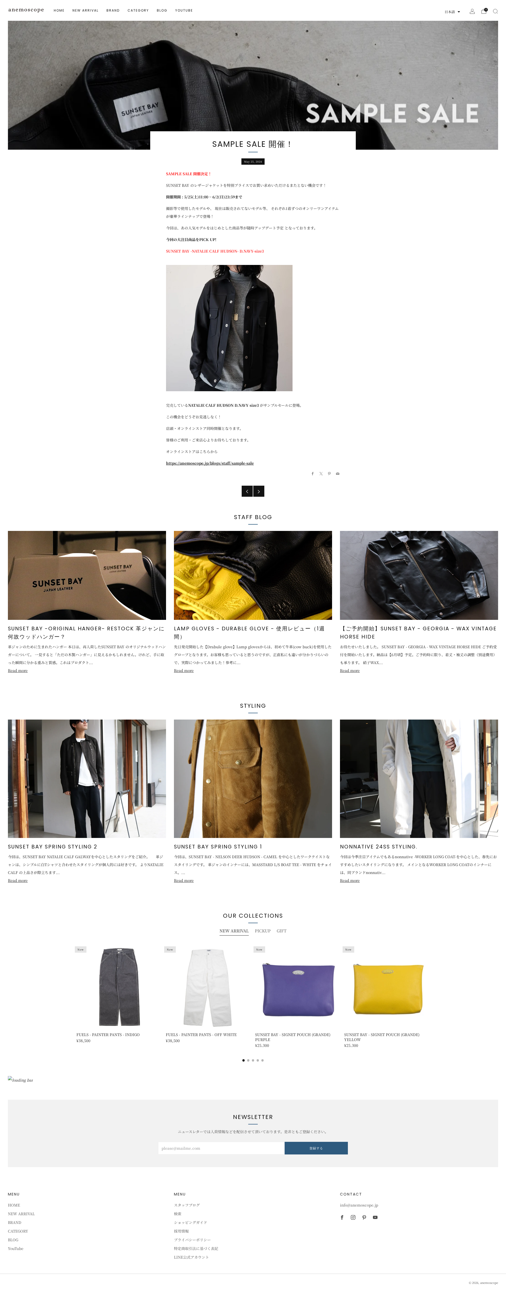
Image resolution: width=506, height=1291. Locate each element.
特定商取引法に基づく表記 (196, 1248)
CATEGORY (138, 10)
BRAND (113, 10)
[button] (452, 12)
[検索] (495, 11)
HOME (59, 10)
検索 (177, 1213)
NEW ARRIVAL (85, 10)
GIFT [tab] (281, 930)
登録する (316, 1148)
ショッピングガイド (190, 1222)
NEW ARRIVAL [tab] (234, 930)
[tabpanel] (253, 995)
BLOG (162, 10)
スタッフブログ (187, 1205)
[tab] (243, 1060)
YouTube (184, 10)
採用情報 (181, 1231)
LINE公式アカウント (191, 1257)
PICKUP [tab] (263, 930)
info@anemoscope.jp (359, 1205)
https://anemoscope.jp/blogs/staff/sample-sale (210, 463)
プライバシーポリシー (192, 1239)
